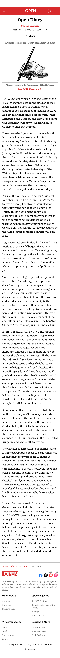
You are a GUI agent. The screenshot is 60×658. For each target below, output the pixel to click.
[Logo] (30, 11)
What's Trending (11, 621)
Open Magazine (40, 595)
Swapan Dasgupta (30, 25)
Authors (6, 601)
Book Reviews (38, 635)
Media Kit (48, 644)
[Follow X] (46, 575)
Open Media (9, 595)
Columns (6, 605)
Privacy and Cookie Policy (19, 644)
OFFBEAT (50, 11)
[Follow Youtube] (51, 575)
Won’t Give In (38, 615)
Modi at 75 (36, 611)
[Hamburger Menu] (4, 11)
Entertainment (9, 635)
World (5, 631)
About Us (37, 644)
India (4, 627)
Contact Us (30, 648)
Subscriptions (8, 608)
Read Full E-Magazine (28, 89)
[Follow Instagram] (56, 575)
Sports (5, 639)
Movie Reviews (39, 631)
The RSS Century (39, 601)
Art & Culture (38, 627)
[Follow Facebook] (41, 575)
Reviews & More (41, 621)
